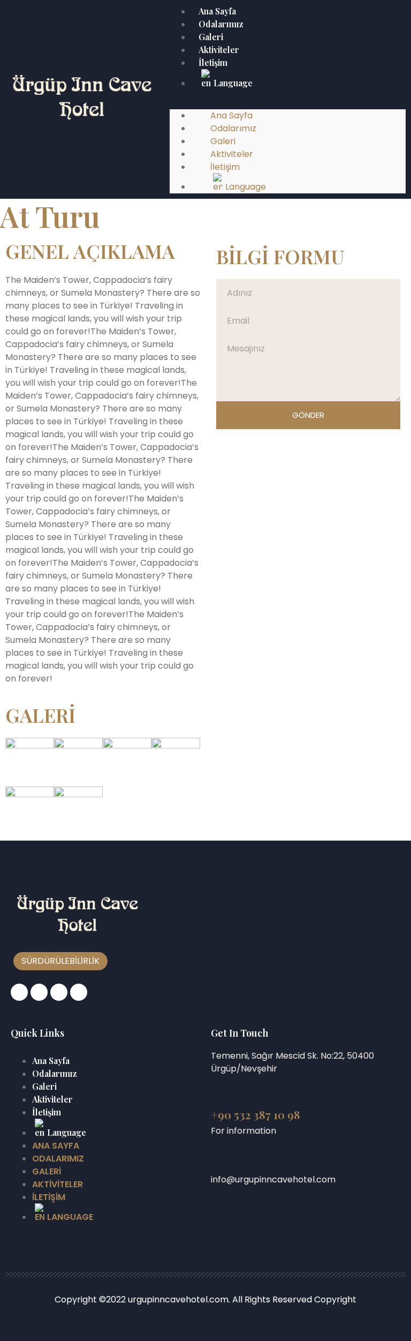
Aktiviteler (52, 1099)
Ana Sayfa (51, 1060)
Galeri (44, 1086)
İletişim (213, 62)
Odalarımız (54, 1073)
